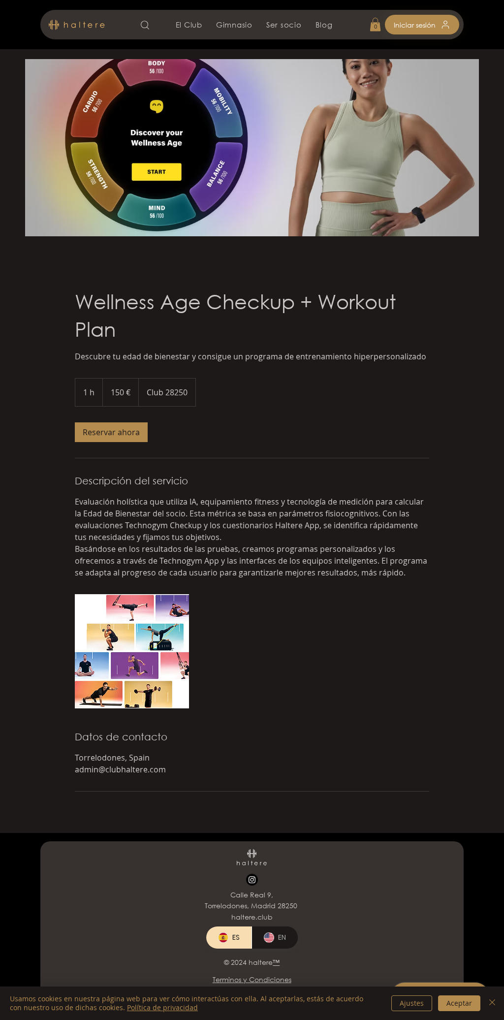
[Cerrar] (492, 1003)
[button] (375, 24)
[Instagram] (252, 880)
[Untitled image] (132, 651)
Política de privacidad (162, 1007)
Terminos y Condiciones (252, 979)
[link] (111, 432)
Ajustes (412, 1003)
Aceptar (459, 1003)
